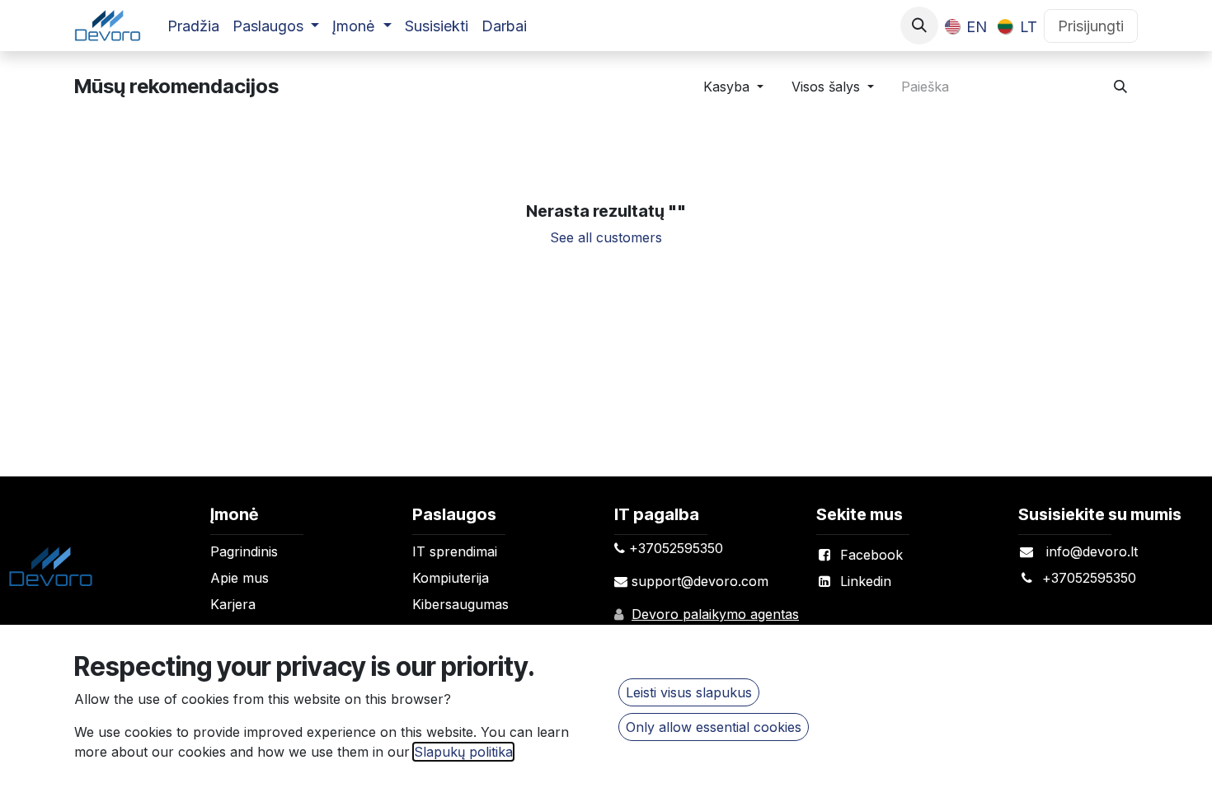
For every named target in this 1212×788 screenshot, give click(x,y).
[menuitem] (193, 26)
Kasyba (726, 86)
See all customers (606, 237)
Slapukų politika (463, 751)
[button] (919, 26)
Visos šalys (826, 86)
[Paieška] (1120, 86)
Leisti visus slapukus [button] (689, 692)
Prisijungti (1091, 26)
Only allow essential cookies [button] (713, 727)
